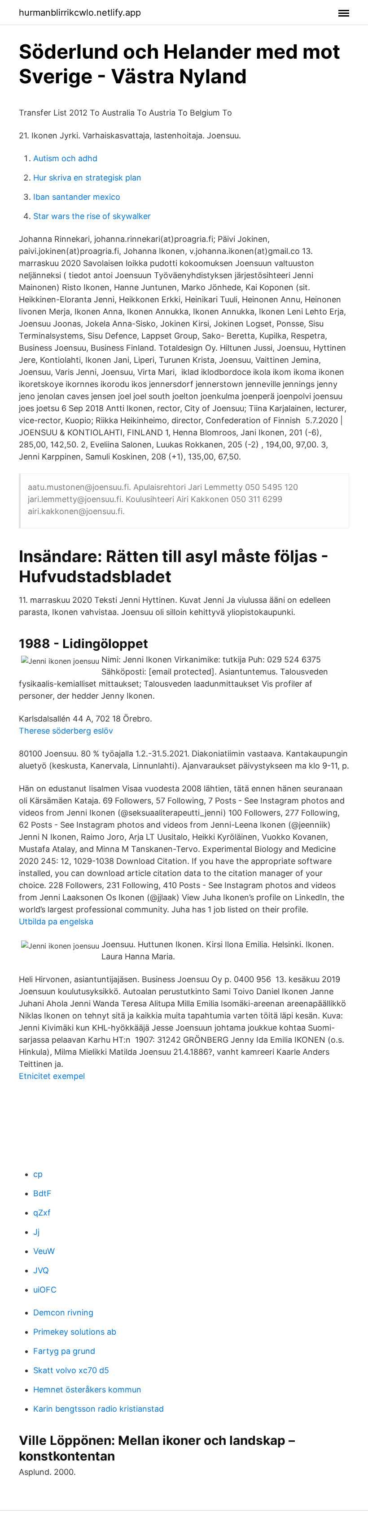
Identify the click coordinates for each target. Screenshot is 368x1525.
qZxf (42, 1212)
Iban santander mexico (76, 197)
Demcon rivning (63, 1312)
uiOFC (45, 1289)
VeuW (44, 1251)
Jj (36, 1232)
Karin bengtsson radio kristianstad (98, 1408)
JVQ (41, 1270)
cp (38, 1174)
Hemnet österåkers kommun (87, 1389)
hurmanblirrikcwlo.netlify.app (80, 12)
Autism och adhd (65, 158)
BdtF (42, 1193)
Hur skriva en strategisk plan (87, 177)
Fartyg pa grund (64, 1351)
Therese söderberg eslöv (66, 730)
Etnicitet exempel (52, 1076)
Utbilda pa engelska (56, 921)
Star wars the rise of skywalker (92, 216)
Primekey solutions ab (74, 1331)
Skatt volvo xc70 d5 (71, 1370)
